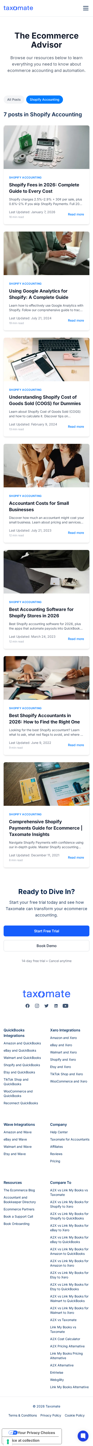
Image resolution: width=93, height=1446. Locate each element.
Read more (76, 214)
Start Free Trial (46, 931)
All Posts (14, 99)
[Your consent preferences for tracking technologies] (8, 1441)
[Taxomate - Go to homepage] (18, 8)
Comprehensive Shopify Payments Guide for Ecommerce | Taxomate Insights (45, 828)
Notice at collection (23, 1440)
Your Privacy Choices (36, 1432)
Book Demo (47, 945)
